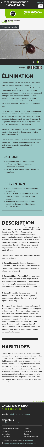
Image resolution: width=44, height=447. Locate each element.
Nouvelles (27, 431)
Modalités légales (28, 440)
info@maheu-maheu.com (20, 414)
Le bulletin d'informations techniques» (13, 423)
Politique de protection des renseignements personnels (19, 443)
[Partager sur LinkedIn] (36, 67)
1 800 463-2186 (15, 5)
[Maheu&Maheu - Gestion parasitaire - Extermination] (24, 13)
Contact (26, 434)
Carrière (26, 429)
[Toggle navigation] (40, 6)
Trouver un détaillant (31, 436)
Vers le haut (40, 401)
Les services (6, 431)
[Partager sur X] (28, 67)
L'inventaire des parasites (10, 429)
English (40, 2)
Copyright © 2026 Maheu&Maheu (12, 440)
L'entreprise (6, 436)
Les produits (6, 434)
